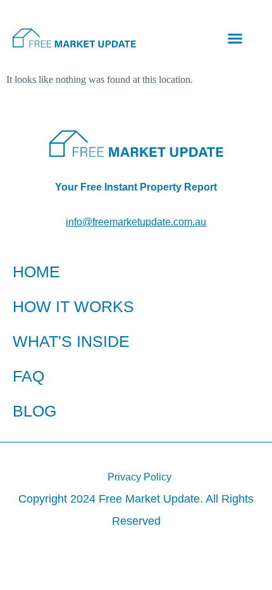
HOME (36, 271)
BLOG (34, 411)
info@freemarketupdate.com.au (136, 222)
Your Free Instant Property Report (136, 187)
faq (28, 376)
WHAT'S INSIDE (71, 341)
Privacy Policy (139, 477)
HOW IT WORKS (73, 306)
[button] (235, 38)
